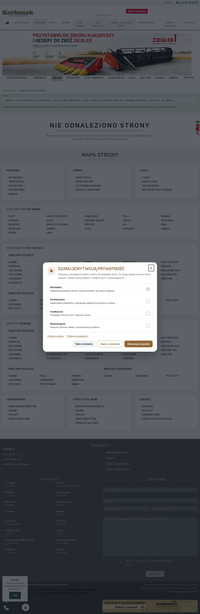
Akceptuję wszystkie (138, 344)
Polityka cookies (55, 336)
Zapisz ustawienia (110, 344)
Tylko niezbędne (84, 344)
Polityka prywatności (77, 336)
